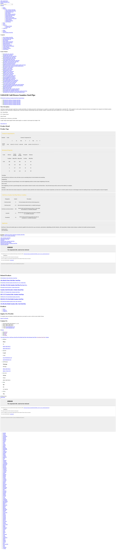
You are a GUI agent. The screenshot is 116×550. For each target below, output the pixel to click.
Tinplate (47, 337)
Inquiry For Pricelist (4, 318)
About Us (5, 25)
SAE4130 (2, 240)
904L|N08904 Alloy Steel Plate (9, 79)
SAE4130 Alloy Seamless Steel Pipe (7, 241)
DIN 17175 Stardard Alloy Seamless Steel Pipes (12, 294)
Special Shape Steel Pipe (10, 15)
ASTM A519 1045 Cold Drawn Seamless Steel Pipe (15, 234)
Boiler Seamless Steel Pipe (10, 14)
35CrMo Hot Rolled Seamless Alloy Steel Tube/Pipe (13, 85)
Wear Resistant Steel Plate (32, 337)
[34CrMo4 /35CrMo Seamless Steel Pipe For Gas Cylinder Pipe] (13, 282)
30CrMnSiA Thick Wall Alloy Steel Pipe (10, 61)
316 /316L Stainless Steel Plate (9, 76)
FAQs (4, 23)
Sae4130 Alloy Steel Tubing (5, 242)
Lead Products (8, 21)
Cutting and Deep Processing (10, 18)
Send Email (2, 397)
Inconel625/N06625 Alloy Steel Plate (10, 81)
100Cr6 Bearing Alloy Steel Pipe (9, 57)
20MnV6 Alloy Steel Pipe (8, 72)
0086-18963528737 (6, 348)
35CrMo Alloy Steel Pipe (8, 55)
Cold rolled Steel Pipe (4, 337)
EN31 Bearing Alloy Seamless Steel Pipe (11, 89)
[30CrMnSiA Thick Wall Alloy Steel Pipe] (8, 278)
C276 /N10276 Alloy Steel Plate (9, 83)
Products (4, 8)
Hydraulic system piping (7, 68)
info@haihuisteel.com (10, 327)
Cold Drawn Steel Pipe (4, 239)
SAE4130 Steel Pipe (4, 244)
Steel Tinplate (8, 13)
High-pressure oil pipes (7, 70)
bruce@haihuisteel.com (10, 326)
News (4, 22)
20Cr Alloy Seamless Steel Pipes (9, 235)
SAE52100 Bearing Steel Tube (9, 59)
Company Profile (8, 26)
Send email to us (3, 123)
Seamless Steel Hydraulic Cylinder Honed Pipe (12, 289)
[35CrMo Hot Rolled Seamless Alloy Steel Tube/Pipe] (11, 301)
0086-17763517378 (6, 371)
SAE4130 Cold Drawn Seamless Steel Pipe (8, 243)
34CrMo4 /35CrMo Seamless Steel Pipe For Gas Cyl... (13, 285)
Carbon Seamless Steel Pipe (10, 10)
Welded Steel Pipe (8, 16)
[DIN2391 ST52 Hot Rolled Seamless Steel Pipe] (10, 296)
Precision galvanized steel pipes (9, 63)
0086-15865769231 (6, 346)
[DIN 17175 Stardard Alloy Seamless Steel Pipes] (10, 292)
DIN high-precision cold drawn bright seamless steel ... (13, 65)
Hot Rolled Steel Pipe (22, 337)
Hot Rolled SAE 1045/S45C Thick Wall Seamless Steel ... (14, 92)
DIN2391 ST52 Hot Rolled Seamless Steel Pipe (11, 299)
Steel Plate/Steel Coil (9, 11)
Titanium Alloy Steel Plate (8, 74)
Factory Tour (7, 27)
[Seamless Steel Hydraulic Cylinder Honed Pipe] (9, 287)
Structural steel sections (9, 17)
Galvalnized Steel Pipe (41, 337)
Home (4, 7)
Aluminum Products (9, 20)
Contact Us (5, 28)
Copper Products (8, 19)
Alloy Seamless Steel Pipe (10, 9)
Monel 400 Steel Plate (7, 87)
